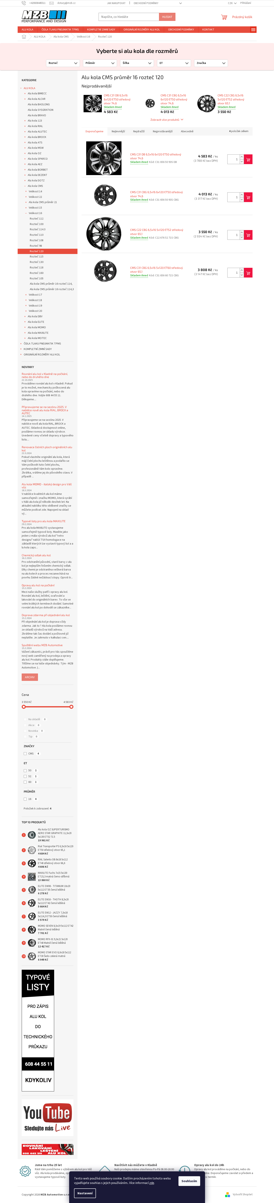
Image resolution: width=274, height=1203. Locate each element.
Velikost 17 (35, 295)
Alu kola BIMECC (37, 93)
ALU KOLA (29, 88)
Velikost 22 (35, 197)
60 (32, 782)
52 (32, 776)
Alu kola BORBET (38, 170)
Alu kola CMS (35, 186)
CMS (33, 754)
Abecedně (187, 131)
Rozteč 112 (36, 219)
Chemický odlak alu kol (36, 555)
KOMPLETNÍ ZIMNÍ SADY (38, 349)
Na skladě (36, 719)
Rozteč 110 (36, 235)
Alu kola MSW (36, 148)
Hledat (167, 16)
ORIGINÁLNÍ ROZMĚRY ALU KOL (42, 355)
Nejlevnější (118, 131)
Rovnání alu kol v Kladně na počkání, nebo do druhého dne (45, 375)
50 (32, 770)
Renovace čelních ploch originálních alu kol (47, 448)
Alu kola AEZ (35, 164)
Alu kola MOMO (37, 327)
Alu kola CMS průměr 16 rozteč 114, (51, 284)
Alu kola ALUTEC (37, 132)
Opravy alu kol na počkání (38, 585)
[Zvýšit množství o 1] (242, 157)
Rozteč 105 (36, 279)
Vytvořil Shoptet (243, 1195)
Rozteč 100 (36, 224)
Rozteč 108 (36, 240)
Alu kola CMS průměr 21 (43, 202)
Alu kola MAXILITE (38, 333)
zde (151, 1183)
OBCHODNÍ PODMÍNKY (146, 3)
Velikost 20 (35, 311)
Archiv (30, 677)
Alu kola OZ (34, 153)
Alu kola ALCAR (36, 99)
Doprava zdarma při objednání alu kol (46, 615)
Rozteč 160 (36, 273)
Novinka (35, 731)
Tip (32, 737)
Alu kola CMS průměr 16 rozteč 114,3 (52, 289)
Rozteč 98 (36, 246)
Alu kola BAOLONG (39, 104)
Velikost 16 (35, 213)
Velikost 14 (35, 191)
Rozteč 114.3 (37, 229)
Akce (33, 725)
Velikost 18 (35, 300)
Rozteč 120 (36, 251)
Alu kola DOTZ (36, 181)
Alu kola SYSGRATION (40, 110)
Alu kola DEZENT (37, 175)
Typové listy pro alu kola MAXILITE (44, 521)
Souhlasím (189, 1181)
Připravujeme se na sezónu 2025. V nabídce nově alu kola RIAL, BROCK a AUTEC (45, 410)
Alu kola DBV (35, 316)
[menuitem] (27, 29)
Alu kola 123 (35, 121)
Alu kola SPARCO (38, 159)
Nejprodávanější (163, 131)
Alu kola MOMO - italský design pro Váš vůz (47, 486)
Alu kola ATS (35, 143)
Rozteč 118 (36, 268)
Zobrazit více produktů (164, 119)
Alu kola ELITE (36, 322)
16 (32, 799)
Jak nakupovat (116, 3)
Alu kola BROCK (37, 137)
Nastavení (84, 1193)
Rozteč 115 (36, 257)
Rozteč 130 (36, 262)
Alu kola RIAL (35, 126)
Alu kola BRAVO (37, 115)
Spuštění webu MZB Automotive (42, 645)
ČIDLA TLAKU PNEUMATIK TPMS (42, 344)
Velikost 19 (35, 306)
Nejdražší (139, 131)
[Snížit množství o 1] (242, 161)
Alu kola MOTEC (37, 338)
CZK (230, 3)
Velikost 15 (35, 208)
